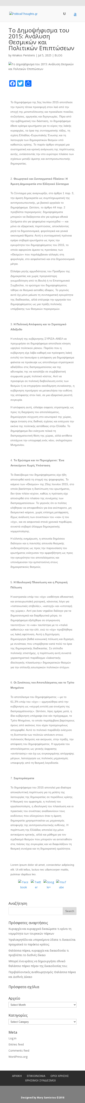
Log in (12, 1038)
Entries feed (16, 1044)
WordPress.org (17, 1057)
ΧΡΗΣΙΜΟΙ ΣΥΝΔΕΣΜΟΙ (40, 1080)
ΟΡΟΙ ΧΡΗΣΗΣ (59, 1076)
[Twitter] (36, 885)
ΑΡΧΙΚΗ (17, 1076)
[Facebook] (23, 885)
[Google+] (48, 885)
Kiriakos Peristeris (23, 55)
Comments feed (18, 1050)
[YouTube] (61, 885)
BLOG (58, 55)
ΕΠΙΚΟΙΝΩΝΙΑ (36, 1076)
